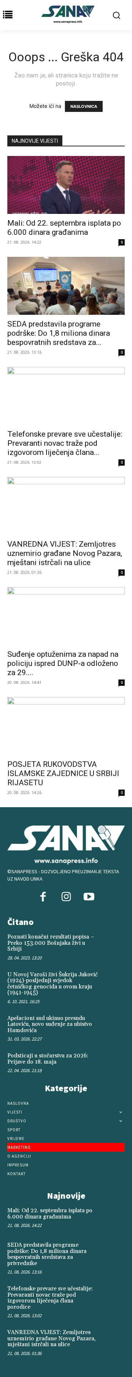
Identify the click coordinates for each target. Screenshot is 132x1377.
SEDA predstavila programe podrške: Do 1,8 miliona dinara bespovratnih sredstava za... (58, 333)
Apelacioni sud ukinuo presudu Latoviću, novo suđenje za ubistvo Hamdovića (49, 1024)
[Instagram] (66, 897)
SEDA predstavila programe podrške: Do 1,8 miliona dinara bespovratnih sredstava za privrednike (47, 1254)
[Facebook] (43, 897)
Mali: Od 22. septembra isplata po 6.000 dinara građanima (64, 228)
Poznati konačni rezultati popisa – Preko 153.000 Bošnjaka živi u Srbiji (50, 942)
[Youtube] (88, 897)
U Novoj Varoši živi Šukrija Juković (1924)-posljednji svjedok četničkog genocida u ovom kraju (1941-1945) (52, 984)
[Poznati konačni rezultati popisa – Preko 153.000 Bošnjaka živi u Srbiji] (113, 944)
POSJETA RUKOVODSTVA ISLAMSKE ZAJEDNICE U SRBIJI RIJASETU (63, 773)
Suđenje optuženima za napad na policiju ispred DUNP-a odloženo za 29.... (62, 663)
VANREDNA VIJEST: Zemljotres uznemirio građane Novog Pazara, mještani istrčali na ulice (64, 553)
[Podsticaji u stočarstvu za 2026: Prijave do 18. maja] (113, 1063)
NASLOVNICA (83, 106)
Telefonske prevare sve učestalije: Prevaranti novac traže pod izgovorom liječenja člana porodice (50, 1298)
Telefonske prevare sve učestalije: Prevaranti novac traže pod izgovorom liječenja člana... (64, 443)
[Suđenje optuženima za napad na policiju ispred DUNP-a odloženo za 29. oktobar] (66, 616)
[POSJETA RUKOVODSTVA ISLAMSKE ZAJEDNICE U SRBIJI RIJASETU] (66, 726)
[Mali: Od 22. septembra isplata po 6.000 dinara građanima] (66, 185)
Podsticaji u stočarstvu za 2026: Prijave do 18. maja (47, 1058)
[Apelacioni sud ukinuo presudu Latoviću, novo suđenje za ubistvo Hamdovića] (113, 1026)
